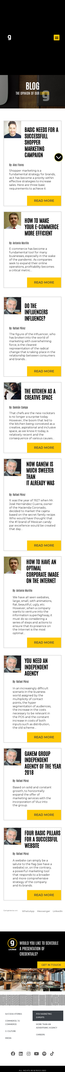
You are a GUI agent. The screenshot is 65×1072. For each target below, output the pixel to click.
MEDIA (8, 1038)
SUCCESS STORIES (13, 1014)
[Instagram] (28, 1053)
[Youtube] (36, 1053)
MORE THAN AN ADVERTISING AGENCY (46, 1026)
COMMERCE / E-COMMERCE (12, 1022)
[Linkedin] (20, 1053)
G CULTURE (10, 1031)
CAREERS (40, 1035)
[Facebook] (13, 1053)
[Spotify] (44, 1053)
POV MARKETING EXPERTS (44, 1016)
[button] (56, 37)
